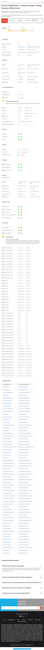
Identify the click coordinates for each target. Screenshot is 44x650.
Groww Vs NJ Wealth (7, 438)
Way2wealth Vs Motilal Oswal (24, 539)
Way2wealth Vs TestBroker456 (24, 408)
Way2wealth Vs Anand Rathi (23, 528)
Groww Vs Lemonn (6, 422)
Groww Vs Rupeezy (6, 525)
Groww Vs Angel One (7, 536)
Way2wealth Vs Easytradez (23, 523)
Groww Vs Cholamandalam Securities (10, 446)
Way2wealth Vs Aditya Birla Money (25, 531)
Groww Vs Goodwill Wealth (8, 433)
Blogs (18, 619)
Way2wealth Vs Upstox (22, 550)
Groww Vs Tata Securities (8, 471)
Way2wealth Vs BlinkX (22, 419)
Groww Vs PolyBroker (7, 406)
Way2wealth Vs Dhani (22, 506)
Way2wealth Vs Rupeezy (23, 525)
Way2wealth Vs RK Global (23, 487)
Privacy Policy (38, 619)
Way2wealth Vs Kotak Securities (24, 498)
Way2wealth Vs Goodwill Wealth (24, 433)
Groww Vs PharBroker (7, 403)
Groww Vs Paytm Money (7, 441)
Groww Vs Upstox (6, 550)
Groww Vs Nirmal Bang (7, 493)
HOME (4, 619)
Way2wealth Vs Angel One (23, 536)
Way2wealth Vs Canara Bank (23, 449)
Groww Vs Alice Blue (7, 455)
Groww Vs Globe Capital (7, 444)
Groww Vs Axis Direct (7, 452)
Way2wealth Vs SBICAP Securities (25, 479)
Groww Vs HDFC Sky (7, 427)
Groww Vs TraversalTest (7, 400)
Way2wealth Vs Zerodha (23, 553)
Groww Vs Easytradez (7, 523)
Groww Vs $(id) (6, 395)
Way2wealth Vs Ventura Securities (25, 463)
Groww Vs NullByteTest (7, 397)
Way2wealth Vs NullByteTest (24, 397)
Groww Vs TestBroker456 (8, 408)
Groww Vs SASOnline (7, 482)
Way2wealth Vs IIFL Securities (24, 504)
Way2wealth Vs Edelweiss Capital (24, 520)
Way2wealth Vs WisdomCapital (24, 460)
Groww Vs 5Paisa (6, 457)
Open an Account (15, 30)
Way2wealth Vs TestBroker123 (24, 411)
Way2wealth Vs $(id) (22, 395)
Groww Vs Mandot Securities (8, 425)
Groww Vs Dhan (6, 430)
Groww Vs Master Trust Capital (9, 495)
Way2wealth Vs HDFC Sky (23, 427)
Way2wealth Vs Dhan (22, 430)
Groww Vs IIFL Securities (7, 504)
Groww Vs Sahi (6, 414)
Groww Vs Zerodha (6, 553)
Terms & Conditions (22, 621)
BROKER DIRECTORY (11, 619)
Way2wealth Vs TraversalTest (24, 400)
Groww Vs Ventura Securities (8, 463)
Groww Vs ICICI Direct (7, 542)
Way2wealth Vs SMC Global (23, 476)
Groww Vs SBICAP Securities (8, 479)
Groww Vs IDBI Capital (7, 509)
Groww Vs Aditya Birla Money (8, 531)
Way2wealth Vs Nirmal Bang (23, 493)
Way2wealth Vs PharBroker (23, 403)
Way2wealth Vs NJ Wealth (23, 438)
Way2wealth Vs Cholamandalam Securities (26, 446)
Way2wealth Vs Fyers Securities (24, 517)
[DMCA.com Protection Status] (22, 616)
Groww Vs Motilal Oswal (7, 539)
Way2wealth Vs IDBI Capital (23, 509)
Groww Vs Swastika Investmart (9, 474)
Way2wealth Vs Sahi (22, 414)
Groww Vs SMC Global (7, 476)
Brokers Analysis (22, 644)
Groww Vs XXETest (6, 389)
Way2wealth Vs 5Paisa (22, 457)
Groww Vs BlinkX (6, 419)
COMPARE (35, 20)
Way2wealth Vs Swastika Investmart (25, 474)
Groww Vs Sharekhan (7, 544)
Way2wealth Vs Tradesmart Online (25, 547)
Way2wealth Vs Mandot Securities (25, 425)
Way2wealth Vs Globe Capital (24, 444)
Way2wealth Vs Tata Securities (24, 471)
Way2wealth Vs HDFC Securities (24, 512)
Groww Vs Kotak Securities (8, 498)
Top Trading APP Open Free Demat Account (22, 648)
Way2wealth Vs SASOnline (23, 482)
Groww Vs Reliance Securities (8, 490)
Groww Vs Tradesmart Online (8, 547)
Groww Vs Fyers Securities (8, 517)
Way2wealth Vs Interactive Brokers (25, 501)
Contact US (30, 619)
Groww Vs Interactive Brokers (8, 501)
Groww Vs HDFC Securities (8, 512)
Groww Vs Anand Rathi (7, 528)
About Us (24, 619)
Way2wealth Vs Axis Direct (23, 452)
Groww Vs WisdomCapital (8, 460)
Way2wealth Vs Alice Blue (23, 455)
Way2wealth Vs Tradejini (23, 468)
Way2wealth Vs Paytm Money (24, 441)
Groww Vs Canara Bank (7, 449)
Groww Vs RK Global (6, 487)
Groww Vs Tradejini (6, 468)
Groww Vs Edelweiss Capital (8, 520)
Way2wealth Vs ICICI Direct (23, 542)
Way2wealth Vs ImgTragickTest (24, 392)
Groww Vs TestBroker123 (8, 411)
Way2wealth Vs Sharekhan (23, 544)
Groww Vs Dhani (6, 506)
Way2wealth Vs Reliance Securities (25, 490)
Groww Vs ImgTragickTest (8, 392)
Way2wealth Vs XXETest (23, 389)
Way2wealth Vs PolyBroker (23, 406)
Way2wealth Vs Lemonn (23, 422)
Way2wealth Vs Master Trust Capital (25, 495)
